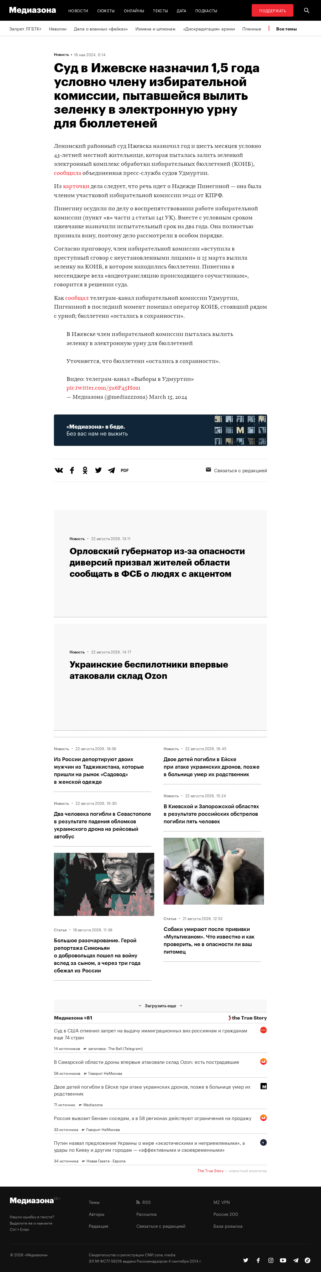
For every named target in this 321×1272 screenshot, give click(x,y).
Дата (181, 10)
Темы (94, 1201)
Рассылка (146, 1213)
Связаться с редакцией (160, 1225)
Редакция (98, 1225)
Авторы (96, 1213)
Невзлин (57, 28)
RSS (145, 1201)
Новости (78, 10)
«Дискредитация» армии (209, 28)
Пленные (251, 28)
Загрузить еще (160, 1005)
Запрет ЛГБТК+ (25, 28)
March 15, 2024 (168, 397)
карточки (76, 186)
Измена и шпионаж (155, 28)
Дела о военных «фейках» (101, 28)
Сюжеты (106, 10)
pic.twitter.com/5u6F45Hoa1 (103, 388)
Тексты (160, 10)
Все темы (286, 28)
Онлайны (134, 10)
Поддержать (272, 10)
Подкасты (206, 10)
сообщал (77, 298)
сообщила (67, 173)
